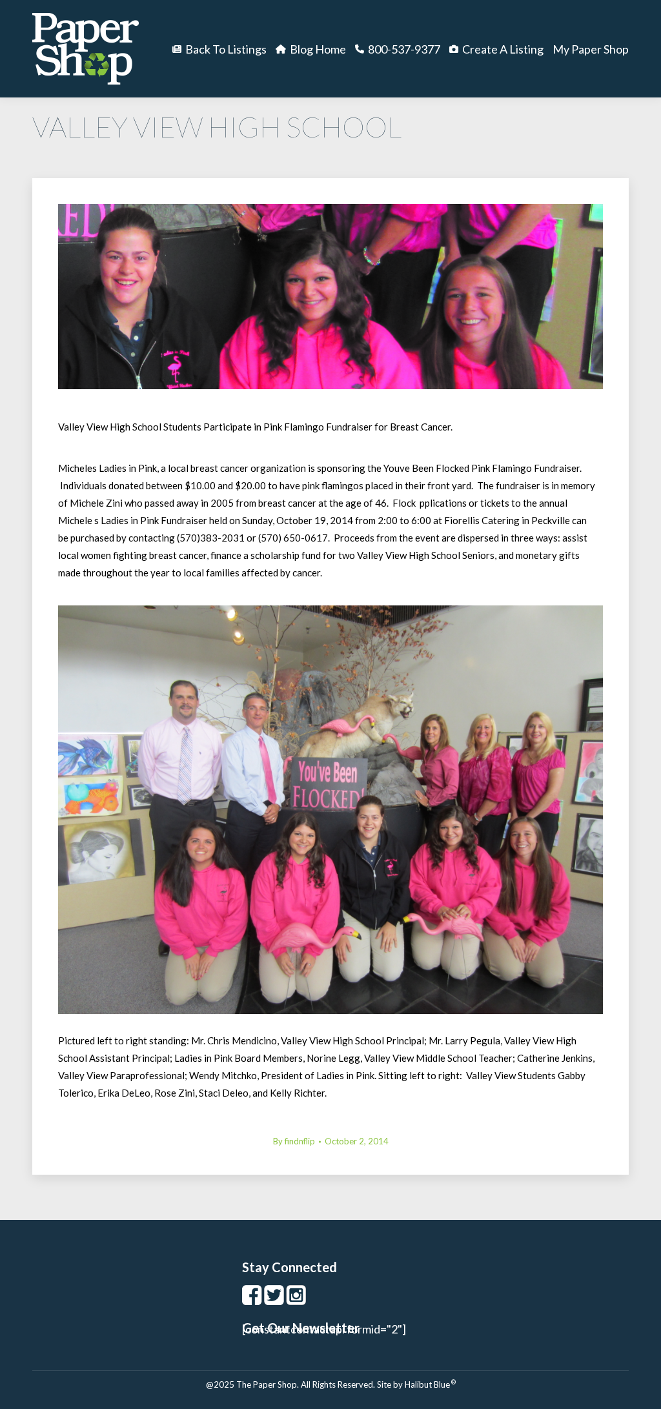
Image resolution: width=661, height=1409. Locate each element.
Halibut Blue (430, 1384)
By (294, 1141)
